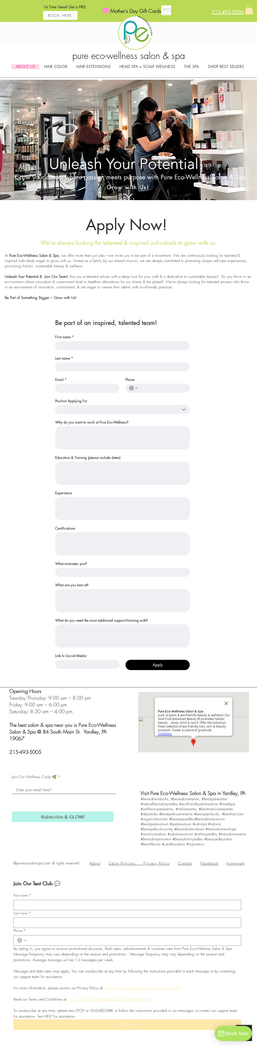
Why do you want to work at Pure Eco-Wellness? (91, 422)
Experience (63, 493)
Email (61, 379)
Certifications (65, 528)
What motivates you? (71, 563)
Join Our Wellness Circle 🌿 (34, 777)
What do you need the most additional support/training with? (101, 620)
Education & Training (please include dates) (87, 457)
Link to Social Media (70, 656)
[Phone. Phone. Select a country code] (133, 388)
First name (64, 337)
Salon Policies (126, 863)
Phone (130, 379)
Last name (64, 358)
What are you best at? (72, 585)
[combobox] (122, 409)
